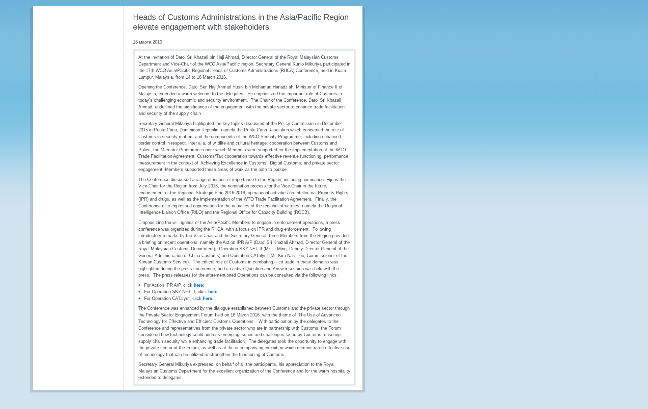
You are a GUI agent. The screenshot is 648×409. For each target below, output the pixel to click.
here (198, 285)
